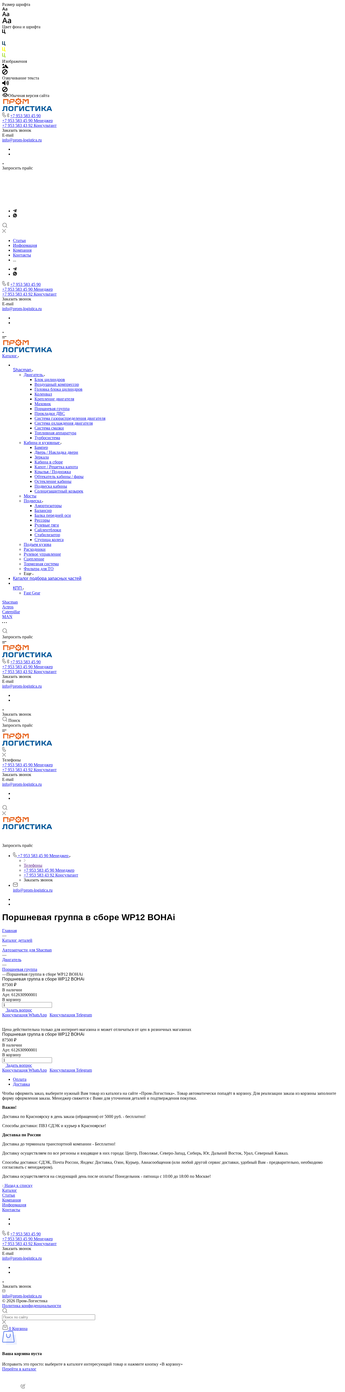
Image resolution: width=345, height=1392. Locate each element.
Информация (14, 1205)
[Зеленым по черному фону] (3, 56)
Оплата (19, 1079)
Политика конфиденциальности (31, 1305)
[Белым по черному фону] (3, 38)
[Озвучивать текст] (5, 84)
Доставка (21, 1084)
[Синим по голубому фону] (3, 44)
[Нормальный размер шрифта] (5, 15)
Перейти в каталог (19, 1369)
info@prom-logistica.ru (22, 140)
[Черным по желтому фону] (3, 50)
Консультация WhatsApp (24, 1015)
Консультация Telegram (71, 1015)
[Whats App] (15, 216)
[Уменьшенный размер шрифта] (4, 9)
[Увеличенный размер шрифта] (6, 22)
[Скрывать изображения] (5, 73)
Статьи (8, 1195)
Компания (11, 1200)
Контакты (11, 1209)
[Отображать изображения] (5, 66)
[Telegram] (15, 211)
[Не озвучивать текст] (5, 90)
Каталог (9, 1190)
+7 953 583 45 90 (25, 115)
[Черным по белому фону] (3, 32)
